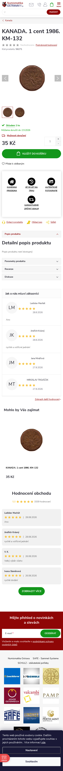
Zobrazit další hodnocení (47, 399)
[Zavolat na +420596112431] (39, 4)
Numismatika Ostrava (19, 658)
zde (43, 742)
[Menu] (58, 4)
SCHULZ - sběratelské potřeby (33, 663)
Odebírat (50, 633)
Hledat (53, 12)
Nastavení (31, 750)
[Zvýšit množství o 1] (58, 139)
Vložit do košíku (34, 154)
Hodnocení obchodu (31, 493)
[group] (31, 450)
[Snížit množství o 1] (58, 143)
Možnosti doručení (16, 135)
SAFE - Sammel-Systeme (45, 658)
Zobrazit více (31, 591)
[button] (31, 478)
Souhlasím (31, 761)
